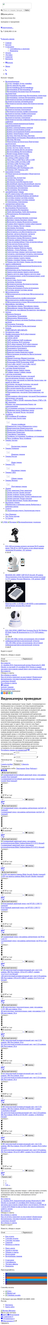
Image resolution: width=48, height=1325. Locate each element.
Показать (17, 764)
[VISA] (8, 1291)
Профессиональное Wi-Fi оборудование (20, 334)
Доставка (8, 55)
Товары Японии (11, 480)
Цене (28, 768)
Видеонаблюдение (12, 81)
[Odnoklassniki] (6, 1278)
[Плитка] (2, 770)
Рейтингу (33, 768)
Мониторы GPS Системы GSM (17, 156)
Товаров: (4, 766)
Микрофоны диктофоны (14, 304)
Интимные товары (12, 502)
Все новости (5, 663)
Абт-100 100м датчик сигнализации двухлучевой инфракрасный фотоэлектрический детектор (24, 644)
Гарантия (8, 57)
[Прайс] (6, 770)
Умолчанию (20, 768)
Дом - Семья (10, 216)
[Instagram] (6, 1284)
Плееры (8, 328)
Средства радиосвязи (13, 374)
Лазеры (8, 488)
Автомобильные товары (14, 192)
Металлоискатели (12, 292)
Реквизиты (14, 51)
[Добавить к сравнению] (3, 802)
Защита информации (13, 264)
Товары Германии (12, 448)
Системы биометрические (15, 368)
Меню (7, 66)
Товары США (10, 472)
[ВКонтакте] (2, 693)
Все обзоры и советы (9, 675)
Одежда (8, 508)
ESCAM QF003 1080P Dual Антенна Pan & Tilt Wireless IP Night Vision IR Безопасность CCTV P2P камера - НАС (26, 632)
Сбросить (25, 764)
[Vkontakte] (6, 1274)
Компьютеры (10, 278)
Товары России (11, 456)
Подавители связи (12, 332)
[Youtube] (6, 1282)
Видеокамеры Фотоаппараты (16, 208)
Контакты (9, 59)
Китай (19, 761)
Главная (8, 43)
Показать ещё (6, 1177)
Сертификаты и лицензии (20, 49)
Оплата (8, 53)
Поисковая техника (12, 172)
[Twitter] (6, 1280)
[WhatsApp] (9, 693)
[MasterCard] (10, 1293)
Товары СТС (10, 464)
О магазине (9, 47)
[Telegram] (12, 693)
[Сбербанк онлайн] (13, 1295)
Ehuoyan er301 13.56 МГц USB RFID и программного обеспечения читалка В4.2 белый (25, 605)
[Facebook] (5, 1276)
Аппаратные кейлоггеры (14, 204)
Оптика (8, 312)
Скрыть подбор (7, 764)
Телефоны (9, 414)
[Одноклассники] (4, 693)
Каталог (8, 45)
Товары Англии (11, 440)
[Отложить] (2, 804)
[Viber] (7, 693)
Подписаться (27, 659)
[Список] (4, 770)
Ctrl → (7, 1185)
